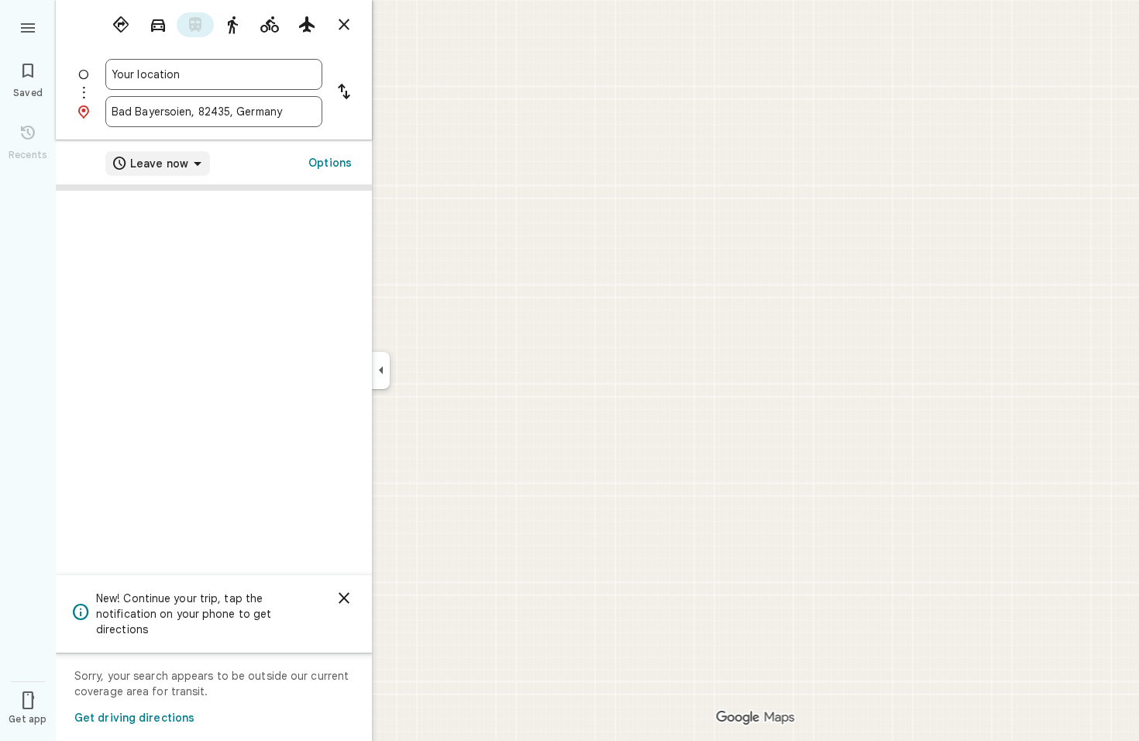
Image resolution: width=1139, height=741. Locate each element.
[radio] (120, 24)
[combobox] (214, 74)
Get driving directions (134, 718)
